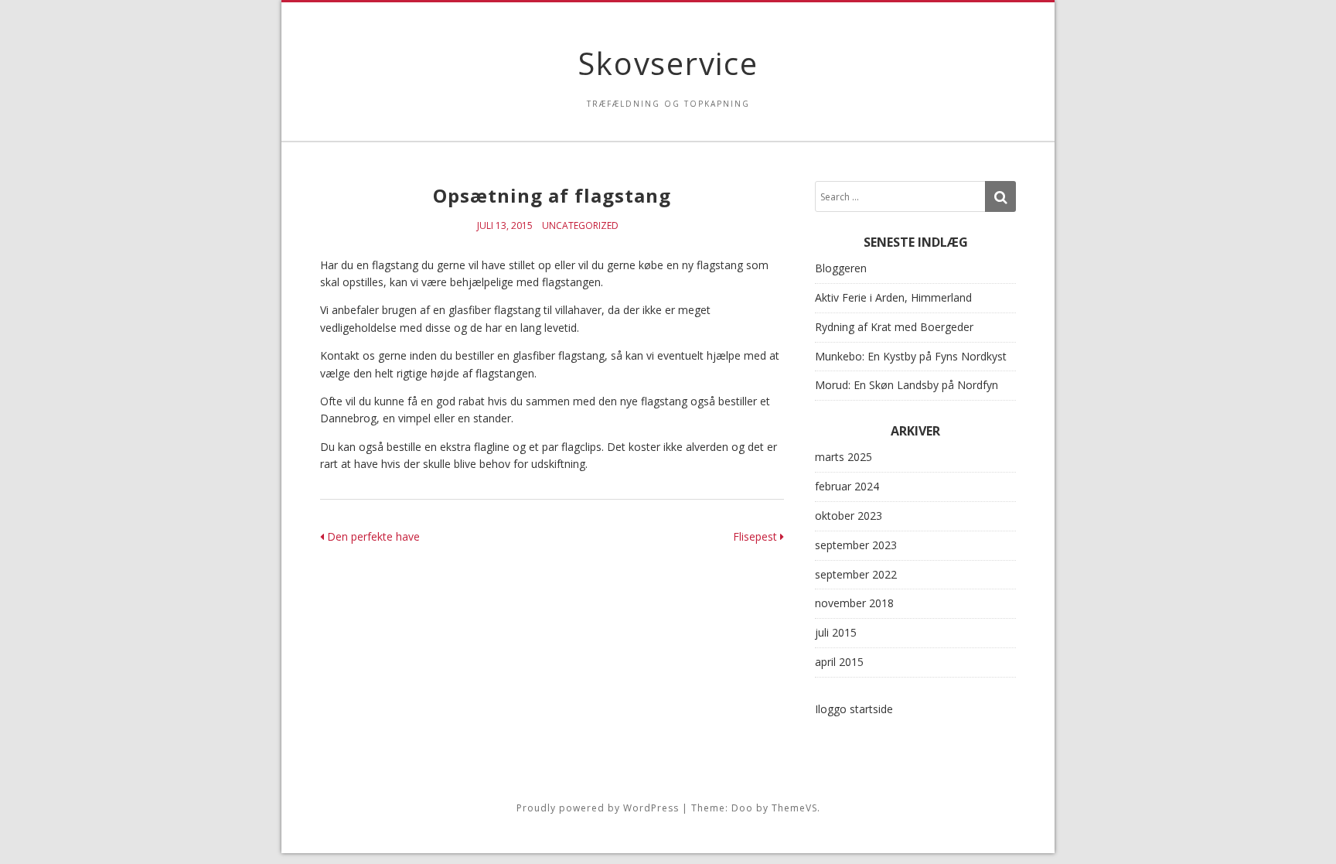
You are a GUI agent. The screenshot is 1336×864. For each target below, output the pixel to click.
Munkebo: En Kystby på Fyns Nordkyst (911, 356)
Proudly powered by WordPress (597, 807)
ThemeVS (794, 807)
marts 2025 (843, 456)
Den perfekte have (372, 536)
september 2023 (856, 545)
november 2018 (854, 603)
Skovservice (668, 63)
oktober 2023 (848, 515)
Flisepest (756, 536)
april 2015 (839, 661)
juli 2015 (836, 632)
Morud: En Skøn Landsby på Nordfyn (906, 384)
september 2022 (856, 574)
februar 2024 (847, 486)
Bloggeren (841, 268)
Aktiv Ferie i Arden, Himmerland (893, 297)
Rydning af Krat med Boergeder (894, 326)
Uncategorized (580, 225)
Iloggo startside (854, 709)
